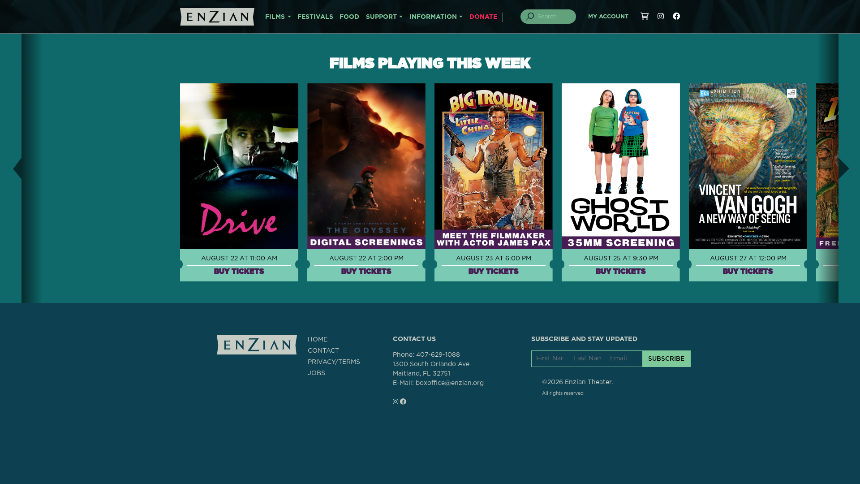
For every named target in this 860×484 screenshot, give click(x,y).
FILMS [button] (275, 17)
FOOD (349, 17)
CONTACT (323, 351)
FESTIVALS (315, 17)
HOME (317, 340)
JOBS (316, 373)
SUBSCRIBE (666, 358)
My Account (608, 17)
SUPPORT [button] (381, 17)
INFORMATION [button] (433, 17)
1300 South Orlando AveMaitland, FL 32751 (431, 369)
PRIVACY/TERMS (334, 362)
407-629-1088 (438, 355)
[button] (11, 168)
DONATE (483, 17)
